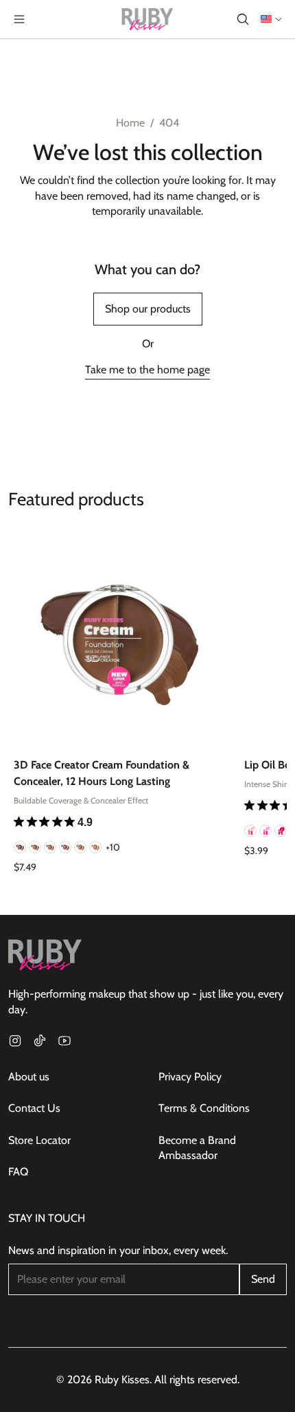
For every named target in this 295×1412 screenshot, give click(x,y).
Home (130, 122)
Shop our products (148, 308)
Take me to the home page (147, 369)
